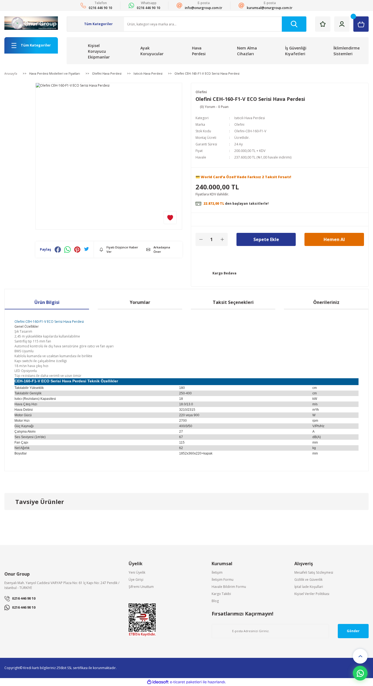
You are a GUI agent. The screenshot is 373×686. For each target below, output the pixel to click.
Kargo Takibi (221, 593)
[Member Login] (342, 24)
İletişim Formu (222, 579)
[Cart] (361, 24)
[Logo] (31, 23)
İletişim (217, 572)
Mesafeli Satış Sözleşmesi (313, 572)
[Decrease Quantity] (201, 239)
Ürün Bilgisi (47, 302)
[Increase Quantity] (222, 239)
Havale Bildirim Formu (229, 586)
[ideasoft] (158, 682)
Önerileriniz (326, 302)
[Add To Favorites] (170, 217)
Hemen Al (334, 239)
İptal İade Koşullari (308, 586)
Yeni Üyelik (137, 572)
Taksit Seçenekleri (233, 302)
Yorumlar (140, 302)
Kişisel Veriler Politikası (311, 593)
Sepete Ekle (266, 239)
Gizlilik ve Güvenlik (308, 579)
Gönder (353, 631)
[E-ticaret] (186, 681)
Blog (215, 601)
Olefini (201, 92)
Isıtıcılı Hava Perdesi (249, 118)
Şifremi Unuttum (141, 586)
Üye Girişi (136, 579)
